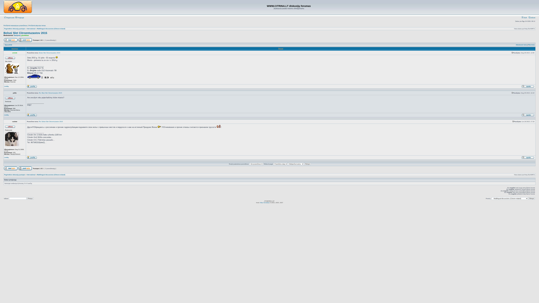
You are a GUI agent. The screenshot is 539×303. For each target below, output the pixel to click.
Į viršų (6, 86)
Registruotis (10, 18)
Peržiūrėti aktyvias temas (37, 25)
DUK (525, 18)
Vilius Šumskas (265, 202)
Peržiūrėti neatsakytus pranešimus (15, 25)
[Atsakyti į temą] (25, 41)
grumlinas (25, 35)
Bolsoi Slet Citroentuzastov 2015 (25, 33)
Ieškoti (532, 18)
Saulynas (17, 35)
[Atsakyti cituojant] (527, 87)
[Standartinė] (512, 53)
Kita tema (531, 45)
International (31, 28)
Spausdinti (8, 45)
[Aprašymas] (32, 87)
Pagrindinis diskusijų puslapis (14, 28)
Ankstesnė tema (521, 45)
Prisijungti (20, 18)
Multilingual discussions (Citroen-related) (51, 28)
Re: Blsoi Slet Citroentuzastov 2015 (50, 93)
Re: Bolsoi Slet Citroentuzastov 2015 (51, 121)
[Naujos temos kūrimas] (11, 41)
